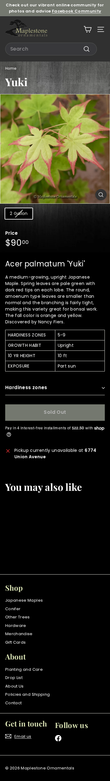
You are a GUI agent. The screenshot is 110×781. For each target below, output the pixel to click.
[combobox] (51, 49)
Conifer (12, 609)
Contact (13, 703)
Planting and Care (24, 669)
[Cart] (87, 29)
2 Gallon (19, 213)
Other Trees (17, 617)
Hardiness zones (26, 387)
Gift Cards (15, 642)
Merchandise (19, 634)
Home (10, 68)
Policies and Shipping (27, 694)
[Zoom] (101, 194)
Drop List (14, 678)
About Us (14, 686)
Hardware (15, 625)
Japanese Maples (24, 600)
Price (11, 233)
